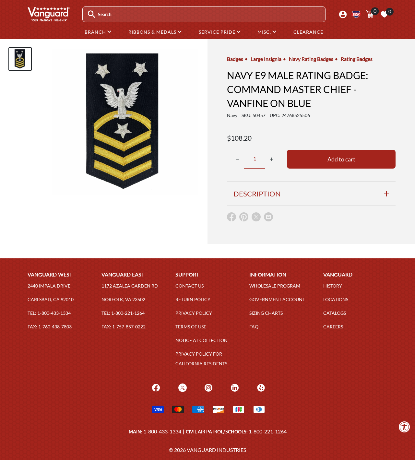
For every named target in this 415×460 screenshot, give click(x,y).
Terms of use (190, 326)
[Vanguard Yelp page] (260, 387)
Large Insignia (266, 59)
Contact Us (189, 286)
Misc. (264, 32)
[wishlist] (384, 14)
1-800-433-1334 (162, 431)
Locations (335, 299)
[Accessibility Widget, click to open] (404, 426)
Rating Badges (357, 59)
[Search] (92, 14)
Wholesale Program (274, 286)
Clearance (308, 32)
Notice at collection (201, 340)
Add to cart (341, 159)
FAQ (253, 326)
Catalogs (334, 313)
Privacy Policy (193, 313)
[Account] (343, 14)
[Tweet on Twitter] (256, 218)
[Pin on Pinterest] (243, 218)
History (332, 286)
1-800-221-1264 (268, 431)
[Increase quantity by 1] (272, 159)
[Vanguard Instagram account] (207, 387)
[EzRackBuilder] (356, 14)
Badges (235, 59)
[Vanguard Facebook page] (155, 387)
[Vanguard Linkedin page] (234, 387)
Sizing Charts (266, 313)
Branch (96, 32)
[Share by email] (268, 217)
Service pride (218, 32)
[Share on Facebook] (231, 218)
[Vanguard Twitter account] (182, 387)
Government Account (277, 299)
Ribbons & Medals (153, 32)
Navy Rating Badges (311, 59)
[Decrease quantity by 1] (237, 159)
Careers (333, 326)
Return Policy (192, 299)
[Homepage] (48, 19)
